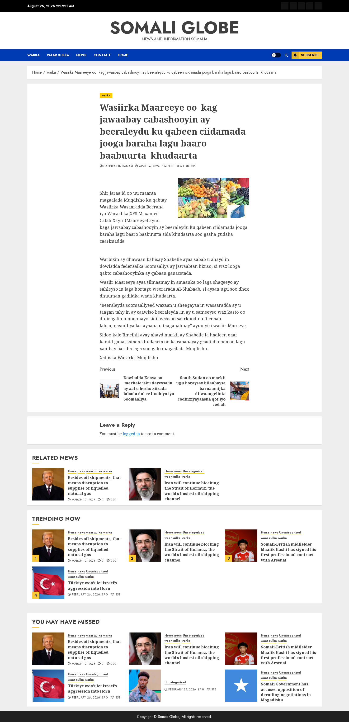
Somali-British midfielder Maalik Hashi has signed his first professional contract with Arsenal (288, 552)
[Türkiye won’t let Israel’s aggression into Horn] (48, 582)
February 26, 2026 (86, 595)
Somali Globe (174, 27)
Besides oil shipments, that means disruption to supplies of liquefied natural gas (94, 485)
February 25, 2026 (182, 690)
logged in (131, 433)
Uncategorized (193, 471)
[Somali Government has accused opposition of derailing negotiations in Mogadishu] (241, 686)
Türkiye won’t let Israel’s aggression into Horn (92, 585)
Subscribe (310, 55)
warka (33, 55)
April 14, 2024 (149, 166)
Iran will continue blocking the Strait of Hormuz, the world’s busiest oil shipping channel (192, 490)
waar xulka (58, 55)
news (81, 55)
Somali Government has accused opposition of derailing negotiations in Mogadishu (286, 692)
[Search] (286, 55)
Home (123, 55)
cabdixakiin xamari (118, 166)
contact (102, 55)
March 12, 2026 (84, 500)
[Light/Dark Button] (276, 55)
